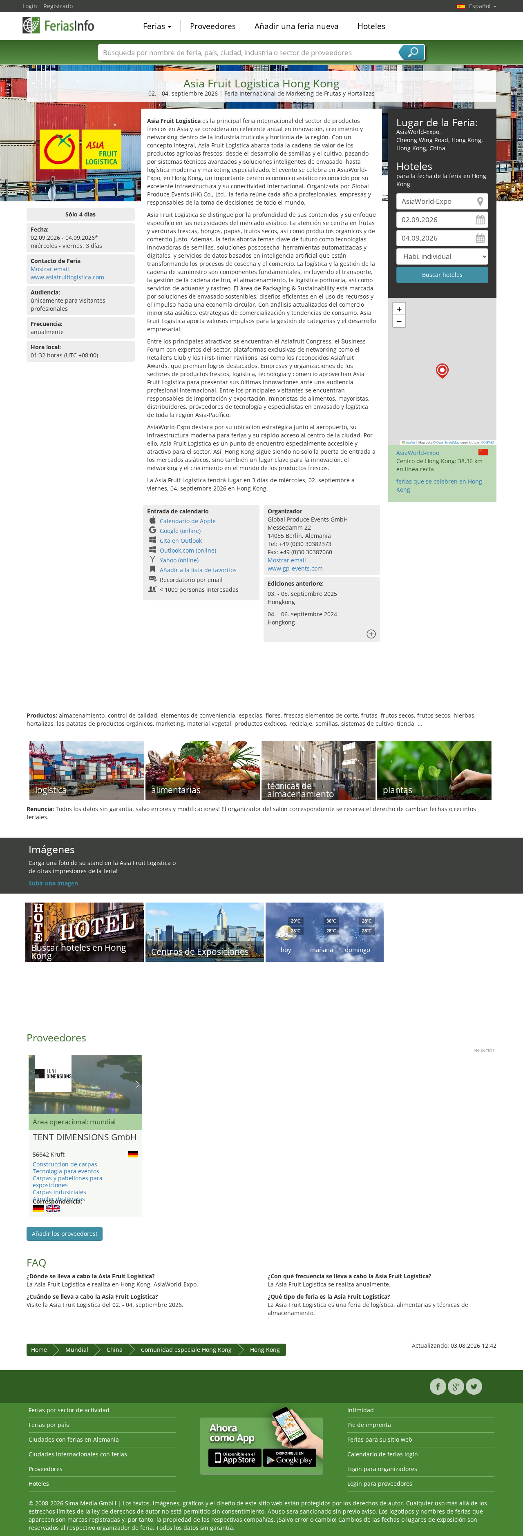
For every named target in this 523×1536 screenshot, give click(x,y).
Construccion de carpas (65, 1164)
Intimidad (360, 1410)
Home (39, 1349)
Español (480, 6)
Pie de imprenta (369, 1425)
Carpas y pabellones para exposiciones (68, 1181)
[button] (442, 371)
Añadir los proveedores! (64, 1233)
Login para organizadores (382, 1469)
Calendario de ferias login (382, 1454)
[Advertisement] (261, 685)
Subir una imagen (53, 883)
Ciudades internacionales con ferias (78, 1454)
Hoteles (371, 26)
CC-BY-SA (487, 442)
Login (29, 6)
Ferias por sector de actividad (69, 1410)
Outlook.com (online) (188, 550)
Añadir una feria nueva (297, 26)
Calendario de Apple (188, 521)
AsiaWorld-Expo (417, 453)
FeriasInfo (63, 25)
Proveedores (213, 26)
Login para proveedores (379, 1483)
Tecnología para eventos (66, 1171)
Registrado (58, 6)
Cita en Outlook (181, 540)
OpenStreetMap (448, 442)
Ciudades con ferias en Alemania (74, 1439)
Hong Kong (265, 1349)
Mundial (76, 1349)
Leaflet (410, 442)
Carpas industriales (59, 1192)
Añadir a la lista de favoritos (198, 570)
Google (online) (180, 531)
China (115, 1349)
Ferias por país (49, 1425)
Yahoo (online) (179, 560)
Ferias (155, 26)
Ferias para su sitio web (379, 1439)
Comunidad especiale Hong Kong (186, 1349)
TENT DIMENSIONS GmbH (84, 1137)
